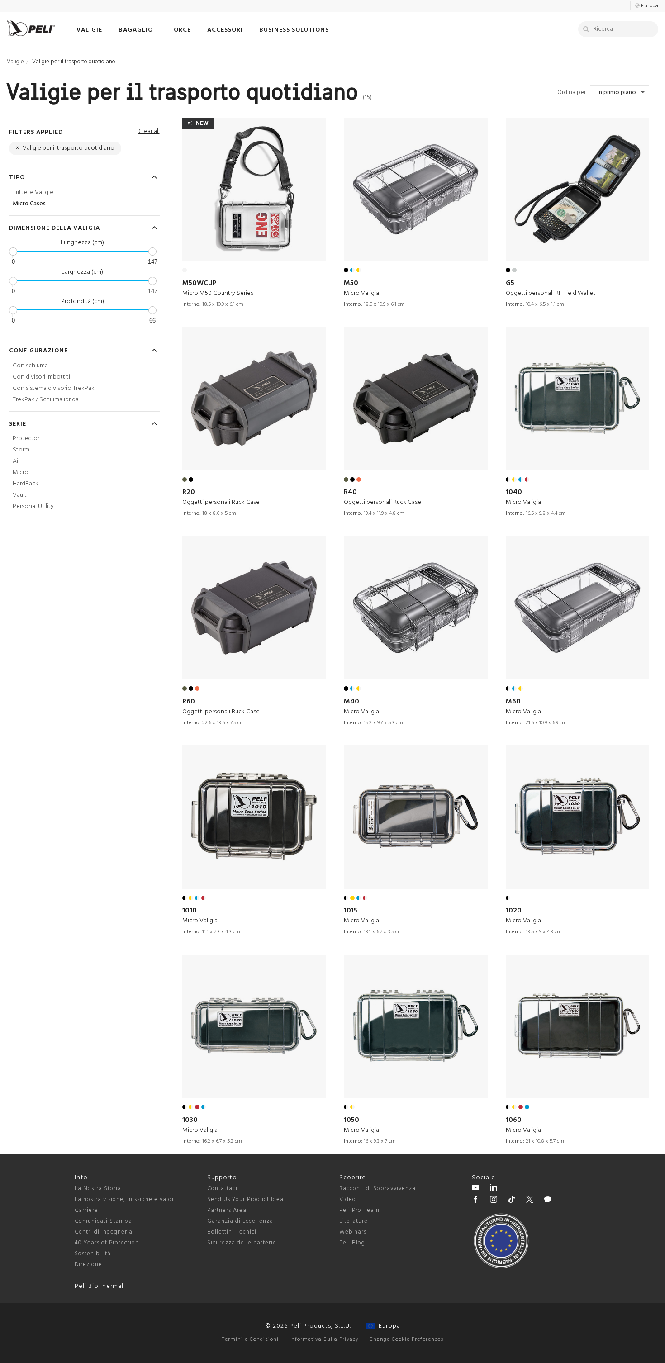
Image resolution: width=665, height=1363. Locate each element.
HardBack (25, 484)
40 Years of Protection (107, 1243)
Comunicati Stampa (103, 1221)
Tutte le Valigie (33, 192)
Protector (26, 438)
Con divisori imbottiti (41, 377)
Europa (387, 1326)
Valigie (15, 61)
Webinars (352, 1232)
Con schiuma (30, 366)
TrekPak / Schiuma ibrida (46, 399)
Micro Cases (29, 204)
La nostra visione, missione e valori (125, 1199)
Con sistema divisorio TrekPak (54, 388)
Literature (353, 1221)
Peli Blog (352, 1243)
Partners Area (227, 1210)
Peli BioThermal (99, 1286)
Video (347, 1199)
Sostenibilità (93, 1254)
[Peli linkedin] (493, 1189)
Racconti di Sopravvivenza (377, 1188)
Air (16, 461)
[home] (31, 28)
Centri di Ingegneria (104, 1232)
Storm (21, 450)
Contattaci (222, 1188)
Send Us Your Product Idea (245, 1199)
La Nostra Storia (98, 1188)
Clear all (149, 131)
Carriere (86, 1210)
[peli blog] (547, 1200)
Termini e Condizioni (250, 1339)
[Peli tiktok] (511, 1200)
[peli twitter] (529, 1200)
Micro (20, 472)
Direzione (88, 1264)
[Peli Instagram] (493, 1200)
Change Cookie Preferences (406, 1339)
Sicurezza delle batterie (241, 1243)
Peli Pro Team (359, 1210)
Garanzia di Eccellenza (240, 1221)
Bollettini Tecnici (231, 1232)
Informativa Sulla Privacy (324, 1339)
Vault (20, 495)
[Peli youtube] (475, 1189)
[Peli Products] (475, 1200)
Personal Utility (33, 506)
